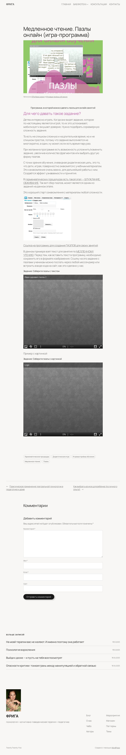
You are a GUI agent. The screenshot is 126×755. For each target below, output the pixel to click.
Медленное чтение (32, 461)
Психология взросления (20, 649)
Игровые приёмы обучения (56, 97)
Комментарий (29, 529)
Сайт (25, 584)
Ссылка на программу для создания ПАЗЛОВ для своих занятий (60, 245)
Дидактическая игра (61, 456)
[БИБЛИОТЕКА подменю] (87, 4)
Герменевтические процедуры (37, 456)
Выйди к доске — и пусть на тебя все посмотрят (34, 657)
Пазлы (46, 461)
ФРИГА (10, 4)
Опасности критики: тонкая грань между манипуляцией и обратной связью (51, 665)
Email (26, 572)
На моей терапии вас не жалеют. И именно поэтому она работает (45, 641)
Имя (25, 560)
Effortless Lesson (38, 97)
